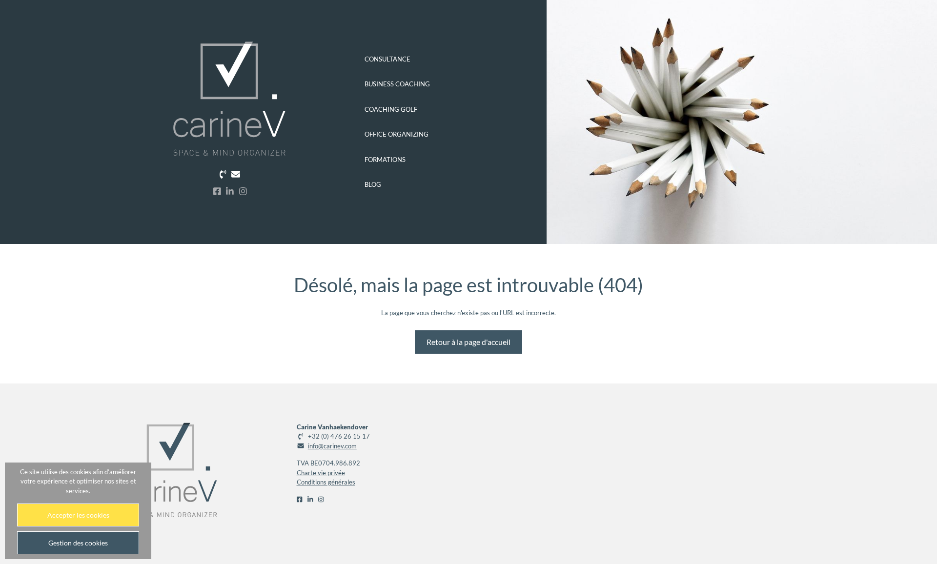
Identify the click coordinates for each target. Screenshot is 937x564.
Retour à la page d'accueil (468, 341)
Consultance (387, 59)
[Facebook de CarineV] (217, 190)
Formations (385, 159)
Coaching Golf (391, 109)
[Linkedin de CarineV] (230, 190)
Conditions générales (326, 482)
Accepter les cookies (78, 515)
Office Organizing (396, 134)
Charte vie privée (321, 473)
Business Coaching (397, 84)
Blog (373, 184)
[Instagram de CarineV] (243, 190)
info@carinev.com (332, 446)
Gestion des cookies (78, 543)
